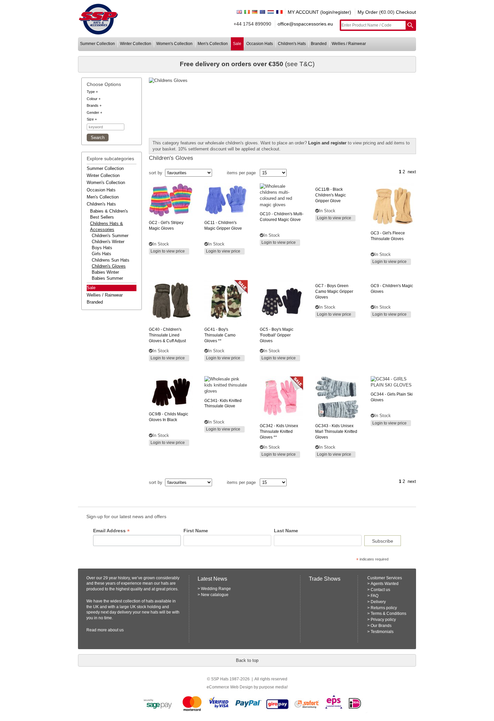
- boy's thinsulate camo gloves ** (220, 335)
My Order (368, 12)
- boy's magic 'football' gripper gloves (276, 335)
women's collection (174, 43)
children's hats (292, 43)
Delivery (378, 601)
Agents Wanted (385, 583)
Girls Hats (101, 253)
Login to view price (168, 251)
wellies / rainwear (349, 43)
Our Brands (381, 625)
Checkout (406, 12)
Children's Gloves (109, 266)
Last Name (286, 530)
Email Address (111, 531)
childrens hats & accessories (106, 226)
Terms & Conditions (388, 613)
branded (319, 43)
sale (237, 43)
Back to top (247, 660)
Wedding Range (216, 588)
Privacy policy (383, 619)
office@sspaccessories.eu (305, 24)
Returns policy (384, 607)
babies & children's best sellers (109, 214)
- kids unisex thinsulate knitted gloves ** (279, 431)
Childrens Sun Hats (110, 260)
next (412, 171)
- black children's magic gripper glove (330, 195)
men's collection (213, 43)
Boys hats (102, 247)
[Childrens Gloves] (282, 81)
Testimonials (382, 631)
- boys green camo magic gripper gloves (334, 291)
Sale (91, 287)
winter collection (135, 43)
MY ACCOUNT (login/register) (319, 12)
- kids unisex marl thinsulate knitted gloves (336, 431)
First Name (195, 530)
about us (116, 630)
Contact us (380, 589)
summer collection (97, 43)
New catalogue (215, 594)
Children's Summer (110, 235)
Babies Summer (107, 278)
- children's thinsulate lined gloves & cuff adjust (167, 335)
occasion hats (259, 43)
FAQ (374, 595)
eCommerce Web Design (230, 687)
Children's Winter (108, 241)
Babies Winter (105, 272)
